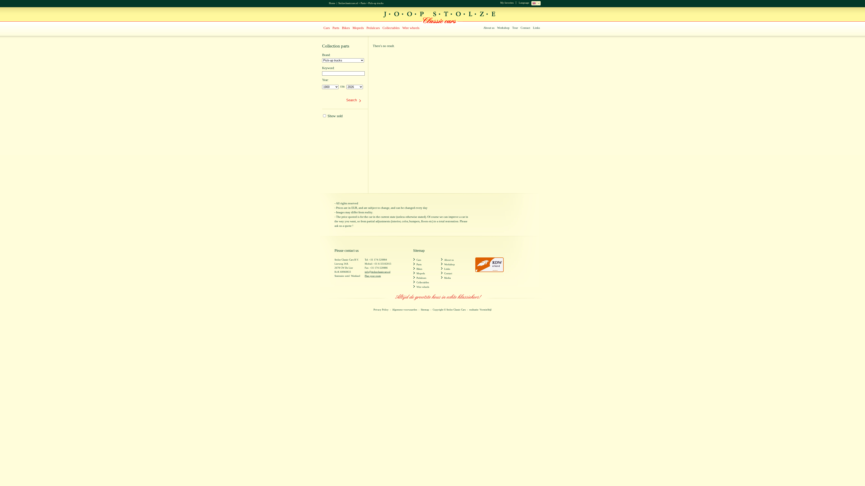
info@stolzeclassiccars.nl (377, 271)
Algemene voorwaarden (404, 309)
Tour (515, 27)
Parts (363, 3)
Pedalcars (373, 28)
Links (536, 27)
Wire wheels (410, 28)
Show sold (335, 116)
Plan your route (373, 275)
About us (488, 27)
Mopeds (358, 28)
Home (332, 3)
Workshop (503, 27)
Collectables (391, 28)
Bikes (346, 28)
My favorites (507, 2)
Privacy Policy (381, 309)
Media (447, 278)
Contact (525, 27)
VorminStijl (486, 309)
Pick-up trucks (375, 3)
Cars (326, 28)
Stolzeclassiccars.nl (348, 3)
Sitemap (425, 309)
